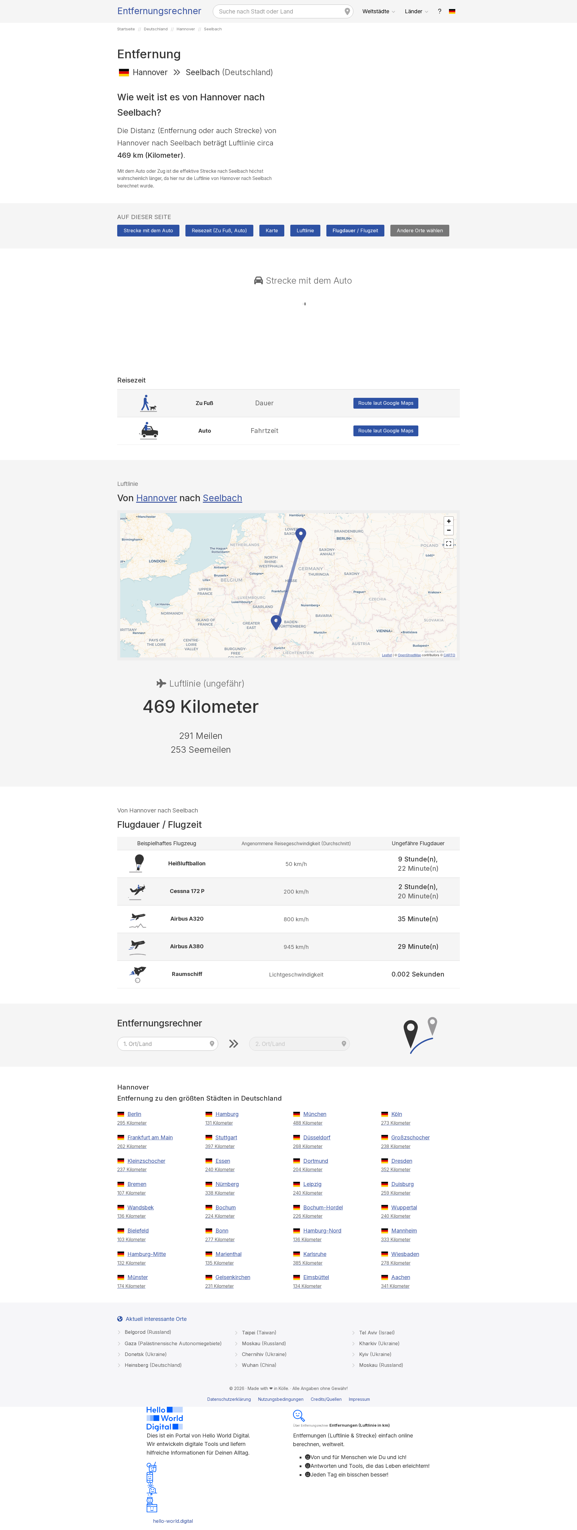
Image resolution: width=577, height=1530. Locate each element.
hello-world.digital (173, 1521)
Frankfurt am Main (150, 1137)
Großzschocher (410, 1137)
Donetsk (145, 1354)
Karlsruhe (314, 1254)
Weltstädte (375, 11)
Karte (272, 230)
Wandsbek (140, 1207)
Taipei (258, 1333)
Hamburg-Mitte (146, 1254)
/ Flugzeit (355, 230)
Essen (222, 1161)
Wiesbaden (405, 1254)
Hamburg (227, 1114)
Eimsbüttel (316, 1277)
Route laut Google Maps (386, 403)
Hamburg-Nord (322, 1230)
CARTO (449, 654)
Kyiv (375, 1354)
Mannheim (404, 1230)
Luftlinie (305, 230)
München (314, 1114)
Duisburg (402, 1184)
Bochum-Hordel (323, 1207)
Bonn (221, 1230)
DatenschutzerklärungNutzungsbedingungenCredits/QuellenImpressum (288, 1399)
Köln (396, 1114)
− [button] (449, 530)
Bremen (136, 1184)
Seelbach (222, 497)
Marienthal (228, 1254)
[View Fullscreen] (448, 543)
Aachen (400, 1277)
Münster (137, 1277)
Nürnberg (227, 1184)
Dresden (401, 1161)
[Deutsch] (452, 11)
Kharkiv (379, 1343)
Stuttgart (226, 1137)
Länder (413, 11)
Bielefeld (138, 1230)
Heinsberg (152, 1365)
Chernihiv (263, 1354)
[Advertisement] (376, 126)
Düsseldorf (317, 1137)
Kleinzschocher (146, 1161)
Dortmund (315, 1161)
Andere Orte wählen (420, 230)
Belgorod (147, 1332)
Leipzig (312, 1184)
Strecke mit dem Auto (148, 230)
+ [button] (449, 521)
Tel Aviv (376, 1333)
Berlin (134, 1114)
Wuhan (258, 1365)
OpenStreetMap (409, 654)
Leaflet (387, 654)
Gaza (172, 1343)
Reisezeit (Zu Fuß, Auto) (219, 230)
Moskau (263, 1343)
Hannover (156, 497)
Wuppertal (404, 1207)
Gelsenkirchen (232, 1277)
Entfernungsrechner (159, 10)
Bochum (225, 1207)
